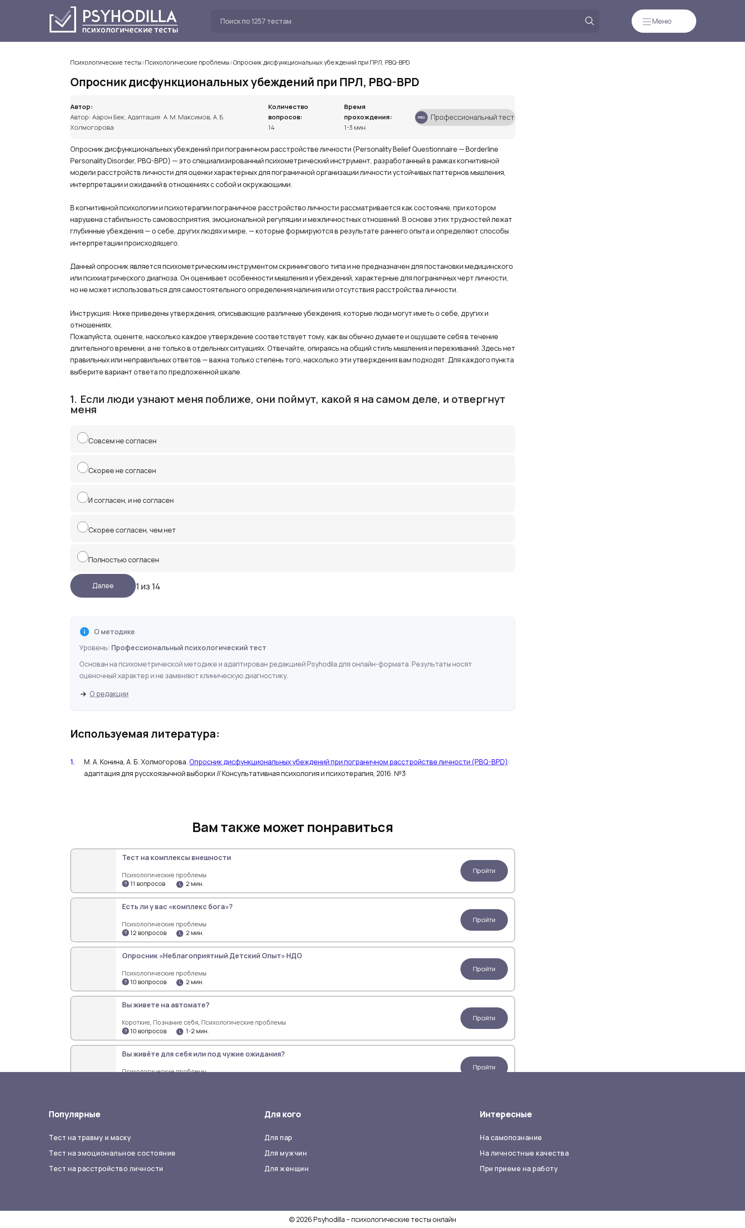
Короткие (136, 1022)
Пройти (484, 870)
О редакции (109, 693)
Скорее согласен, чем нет (132, 530)
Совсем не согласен (122, 441)
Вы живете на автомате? (166, 1004)
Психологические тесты (105, 62)
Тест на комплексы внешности (176, 857)
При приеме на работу (519, 1168)
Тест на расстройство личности (106, 1168)
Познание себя (175, 1022)
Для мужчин (285, 1153)
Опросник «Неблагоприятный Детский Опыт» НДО (212, 955)
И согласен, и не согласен (131, 500)
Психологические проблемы (187, 62)
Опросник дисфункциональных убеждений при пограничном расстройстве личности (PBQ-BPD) (348, 762)
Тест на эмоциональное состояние (112, 1153)
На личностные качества (524, 1153)
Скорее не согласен (122, 470)
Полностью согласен (123, 559)
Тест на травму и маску (90, 1137)
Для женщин (286, 1168)
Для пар (278, 1137)
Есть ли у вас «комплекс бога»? (177, 906)
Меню (661, 21)
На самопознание (511, 1137)
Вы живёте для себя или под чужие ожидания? (203, 1054)
